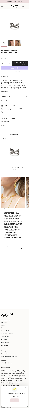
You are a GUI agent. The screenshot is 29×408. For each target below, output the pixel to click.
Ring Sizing (4, 339)
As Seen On (4, 348)
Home (2, 48)
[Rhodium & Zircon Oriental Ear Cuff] (14, 151)
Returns (3, 328)
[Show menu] (2, 6)
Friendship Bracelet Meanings (9, 356)
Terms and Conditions (7, 333)
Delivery (3, 325)
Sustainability (5, 101)
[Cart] (26, 6)
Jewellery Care (5, 96)
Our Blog (3, 351)
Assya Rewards (5, 342)
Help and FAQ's (5, 331)
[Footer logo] (7, 315)
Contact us (4, 322)
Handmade (7, 121)
